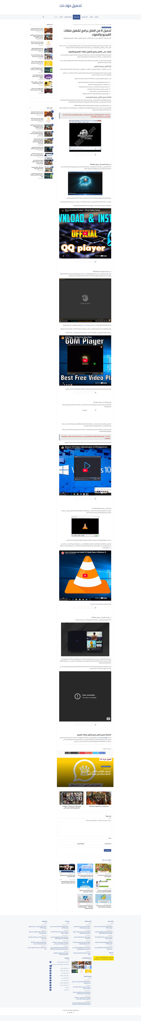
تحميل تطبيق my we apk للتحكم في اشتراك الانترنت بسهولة (37, 76)
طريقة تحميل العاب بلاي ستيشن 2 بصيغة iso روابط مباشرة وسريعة (37, 161)
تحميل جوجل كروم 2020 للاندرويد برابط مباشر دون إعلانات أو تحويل (68, 882)
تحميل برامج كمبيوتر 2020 (100, 24)
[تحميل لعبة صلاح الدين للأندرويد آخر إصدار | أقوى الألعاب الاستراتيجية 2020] (48, 37)
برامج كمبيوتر (76, 17)
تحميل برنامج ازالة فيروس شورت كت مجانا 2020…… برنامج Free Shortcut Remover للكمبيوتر (85, 907)
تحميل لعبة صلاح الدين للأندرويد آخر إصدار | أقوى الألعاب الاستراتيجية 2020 (36, 36)
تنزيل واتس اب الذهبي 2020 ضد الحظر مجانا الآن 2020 (37, 82)
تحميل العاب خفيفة (64, 975)
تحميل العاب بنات (65, 980)
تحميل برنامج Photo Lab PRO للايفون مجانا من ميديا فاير (37, 55)
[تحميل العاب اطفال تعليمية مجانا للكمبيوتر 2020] (48, 169)
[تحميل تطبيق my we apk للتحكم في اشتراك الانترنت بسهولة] (48, 77)
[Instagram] (68, 1012)
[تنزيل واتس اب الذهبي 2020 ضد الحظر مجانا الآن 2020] (48, 84)
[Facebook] (73, 1012)
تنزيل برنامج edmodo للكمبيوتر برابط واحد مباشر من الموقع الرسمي (85, 876)
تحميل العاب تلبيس (64, 983)
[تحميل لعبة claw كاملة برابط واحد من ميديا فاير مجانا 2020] (48, 30)
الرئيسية (96, 17)
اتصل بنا (61, 17)
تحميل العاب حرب (65, 978)
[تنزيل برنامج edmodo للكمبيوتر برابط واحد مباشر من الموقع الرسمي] (85, 868)
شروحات (91, 17)
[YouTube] (69, 1012)
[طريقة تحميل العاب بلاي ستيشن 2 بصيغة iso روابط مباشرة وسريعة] (48, 162)
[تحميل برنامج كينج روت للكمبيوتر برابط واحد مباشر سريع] (85, 883)
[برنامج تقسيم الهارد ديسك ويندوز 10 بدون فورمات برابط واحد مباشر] (103, 898)
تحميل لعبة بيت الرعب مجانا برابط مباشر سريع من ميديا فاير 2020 (36, 89)
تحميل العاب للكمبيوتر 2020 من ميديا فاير (60, 964)
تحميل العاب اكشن (65, 968)
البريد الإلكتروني (107, 843)
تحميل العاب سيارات (64, 985)
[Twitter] (71, 1012)
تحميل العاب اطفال (64, 970)
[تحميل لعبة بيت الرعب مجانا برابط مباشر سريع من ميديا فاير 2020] (48, 90)
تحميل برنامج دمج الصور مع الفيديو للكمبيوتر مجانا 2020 (37, 148)
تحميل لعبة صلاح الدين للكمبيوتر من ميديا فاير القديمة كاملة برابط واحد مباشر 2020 (37, 141)
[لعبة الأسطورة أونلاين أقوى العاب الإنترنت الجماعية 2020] (48, 50)
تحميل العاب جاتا (65, 973)
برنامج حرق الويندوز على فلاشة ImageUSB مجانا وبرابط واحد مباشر (103, 891)
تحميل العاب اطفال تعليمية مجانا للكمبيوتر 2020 (37, 168)
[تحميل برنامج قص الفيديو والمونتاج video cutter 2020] (67, 868)
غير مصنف (66, 990)
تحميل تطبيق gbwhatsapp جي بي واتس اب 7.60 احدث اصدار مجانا (36, 69)
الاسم (109, 838)
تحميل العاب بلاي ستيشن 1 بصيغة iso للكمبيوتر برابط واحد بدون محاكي (36, 133)
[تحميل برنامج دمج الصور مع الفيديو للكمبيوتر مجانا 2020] (48, 149)
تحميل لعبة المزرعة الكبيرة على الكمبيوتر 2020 (104, 876)
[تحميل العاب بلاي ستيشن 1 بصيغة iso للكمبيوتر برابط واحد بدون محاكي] (48, 134)
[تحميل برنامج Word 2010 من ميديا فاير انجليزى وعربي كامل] (48, 156)
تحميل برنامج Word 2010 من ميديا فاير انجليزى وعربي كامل (36, 154)
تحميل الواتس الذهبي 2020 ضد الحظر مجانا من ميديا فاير (96, 772)
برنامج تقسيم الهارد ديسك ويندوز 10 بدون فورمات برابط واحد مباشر (103, 906)
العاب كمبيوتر (85, 17)
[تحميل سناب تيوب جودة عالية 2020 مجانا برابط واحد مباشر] (48, 44)
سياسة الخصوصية (68, 17)
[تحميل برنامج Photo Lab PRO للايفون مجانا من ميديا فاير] (48, 57)
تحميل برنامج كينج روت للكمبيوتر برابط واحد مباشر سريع (86, 891)
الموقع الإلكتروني (80, 843)
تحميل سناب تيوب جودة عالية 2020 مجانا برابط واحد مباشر (37, 42)
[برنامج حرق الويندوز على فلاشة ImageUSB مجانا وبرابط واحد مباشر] (103, 883)
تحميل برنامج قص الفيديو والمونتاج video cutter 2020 (67, 876)
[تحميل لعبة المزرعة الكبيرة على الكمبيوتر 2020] (103, 868)
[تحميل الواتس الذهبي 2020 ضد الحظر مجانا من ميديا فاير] (48, 63)
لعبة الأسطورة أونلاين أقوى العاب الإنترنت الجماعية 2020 (37, 49)
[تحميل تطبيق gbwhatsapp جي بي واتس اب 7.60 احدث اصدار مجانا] (48, 70)
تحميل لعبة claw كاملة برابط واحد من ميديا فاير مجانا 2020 (37, 29)
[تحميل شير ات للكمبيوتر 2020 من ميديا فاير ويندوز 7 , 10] (88, 967)
